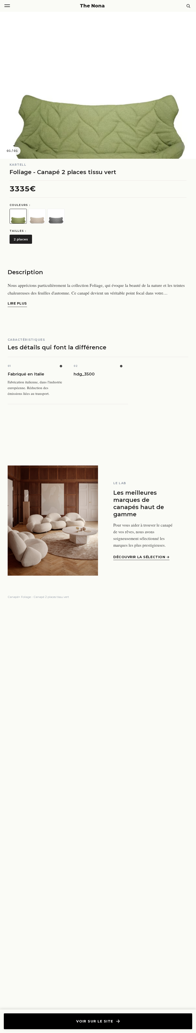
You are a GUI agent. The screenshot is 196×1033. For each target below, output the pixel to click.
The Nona (92, 6)
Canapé (13, 597)
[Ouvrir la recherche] (188, 6)
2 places (21, 239)
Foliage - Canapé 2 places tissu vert (45, 597)
